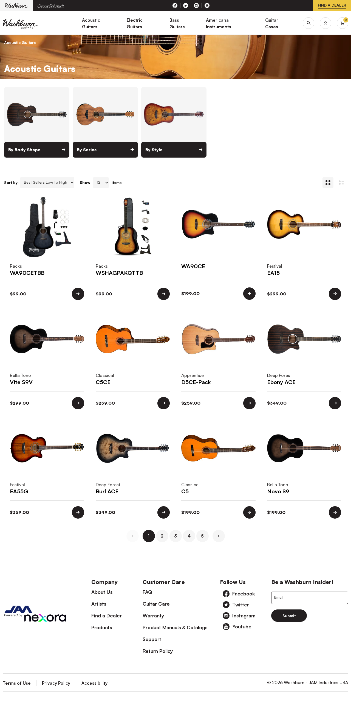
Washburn (16, 5)
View (78, 294)
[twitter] (185, 5)
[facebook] (175, 5)
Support (152, 639)
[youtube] (207, 5)
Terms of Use (17, 683)
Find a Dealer (106, 615)
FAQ (147, 592)
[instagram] (196, 5)
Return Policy (158, 651)
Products (101, 627)
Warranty (153, 615)
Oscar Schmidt (51, 5)
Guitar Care (156, 604)
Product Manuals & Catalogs (175, 627)
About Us (102, 592)
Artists (98, 604)
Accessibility (94, 683)
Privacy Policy (56, 683)
